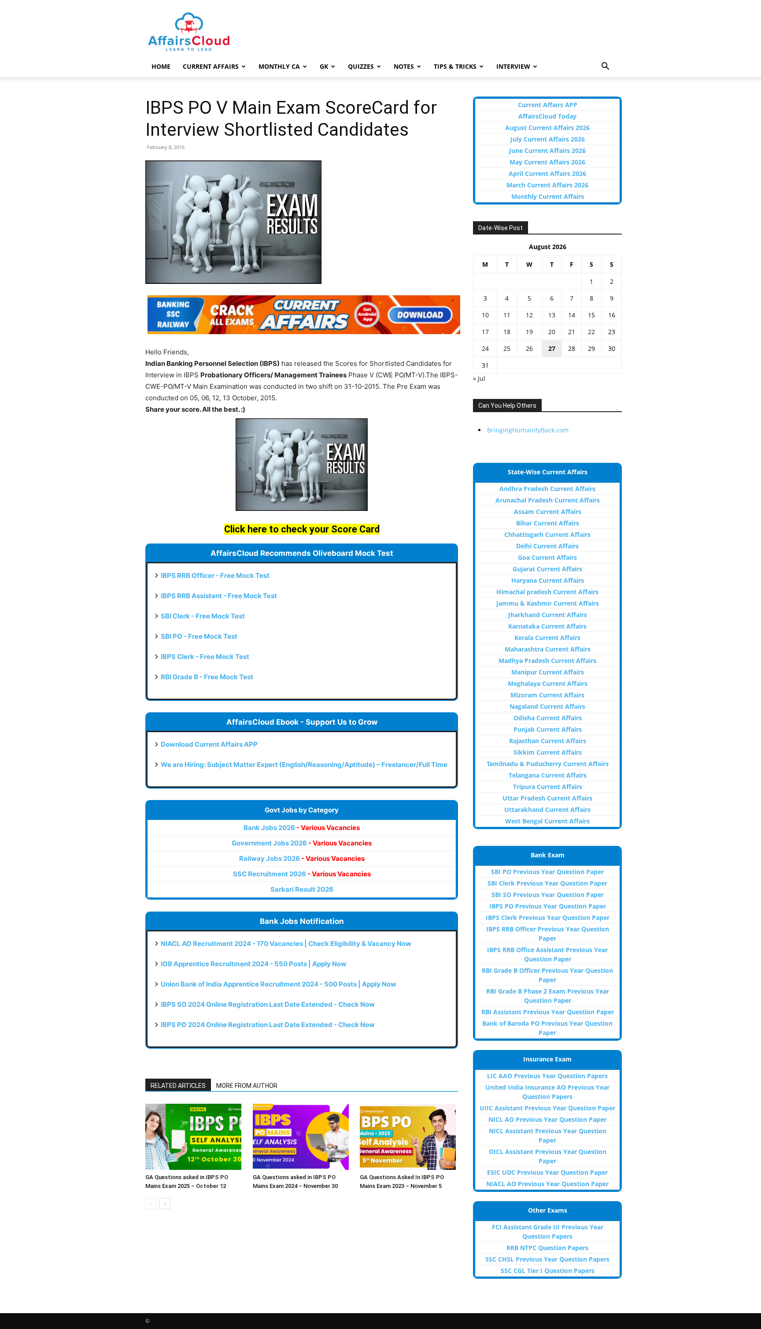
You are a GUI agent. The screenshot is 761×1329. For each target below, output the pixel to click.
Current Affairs (211, 66)
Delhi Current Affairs (547, 546)
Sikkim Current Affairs (547, 752)
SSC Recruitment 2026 (302, 874)
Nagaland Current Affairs (547, 706)
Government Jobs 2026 (302, 843)
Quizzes (361, 66)
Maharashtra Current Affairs (548, 649)
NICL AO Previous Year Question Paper (547, 1119)
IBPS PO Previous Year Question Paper (547, 906)
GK (324, 66)
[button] (605, 67)
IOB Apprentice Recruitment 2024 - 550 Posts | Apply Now (254, 964)
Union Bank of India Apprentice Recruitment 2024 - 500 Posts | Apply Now (278, 984)
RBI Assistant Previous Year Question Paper (547, 1012)
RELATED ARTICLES (178, 1085)
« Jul (479, 378)
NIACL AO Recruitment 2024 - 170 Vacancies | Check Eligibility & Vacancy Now (286, 943)
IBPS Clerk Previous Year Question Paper (548, 917)
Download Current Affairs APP (209, 744)
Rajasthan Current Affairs (547, 741)
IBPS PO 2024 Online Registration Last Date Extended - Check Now (268, 1024)
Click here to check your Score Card (302, 529)
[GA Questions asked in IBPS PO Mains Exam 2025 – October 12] (194, 1137)
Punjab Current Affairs (547, 729)
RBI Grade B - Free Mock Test (207, 677)
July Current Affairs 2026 (547, 139)
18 (506, 332)
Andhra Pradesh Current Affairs (547, 488)
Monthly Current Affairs (547, 196)
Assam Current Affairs (547, 511)
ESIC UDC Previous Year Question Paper (547, 1172)
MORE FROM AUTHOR (246, 1085)
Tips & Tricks (455, 66)
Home (160, 66)
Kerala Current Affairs (547, 637)
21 (571, 332)
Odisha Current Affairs (547, 718)
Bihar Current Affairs (547, 523)
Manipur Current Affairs (547, 672)
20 (551, 332)
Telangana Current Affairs (548, 775)
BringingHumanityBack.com (528, 430)
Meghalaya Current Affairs (547, 683)
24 (485, 348)
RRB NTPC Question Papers (547, 1247)
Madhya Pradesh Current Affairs (547, 660)
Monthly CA (279, 66)
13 (551, 315)
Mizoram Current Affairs (547, 695)
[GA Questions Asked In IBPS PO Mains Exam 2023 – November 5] (409, 1137)
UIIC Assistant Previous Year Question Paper (547, 1108)
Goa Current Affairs (547, 557)
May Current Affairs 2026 (547, 162)
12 (529, 315)
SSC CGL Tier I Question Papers (548, 1270)
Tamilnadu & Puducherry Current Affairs (548, 763)
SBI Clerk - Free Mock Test (203, 616)
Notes (404, 66)
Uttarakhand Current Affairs (547, 809)
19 (529, 332)
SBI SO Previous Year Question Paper (547, 894)
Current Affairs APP (547, 105)
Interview (513, 66)
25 (506, 348)
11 (506, 315)
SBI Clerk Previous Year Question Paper (547, 883)
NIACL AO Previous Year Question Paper (547, 1184)
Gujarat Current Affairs (547, 569)
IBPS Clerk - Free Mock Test (205, 656)
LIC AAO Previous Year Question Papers (547, 1076)
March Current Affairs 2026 (547, 185)
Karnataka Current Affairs (547, 626)
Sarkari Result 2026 (301, 889)
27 (551, 348)
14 (571, 315)
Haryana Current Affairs (547, 580)
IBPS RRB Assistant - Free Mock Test (219, 596)
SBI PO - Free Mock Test (199, 636)
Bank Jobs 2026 (302, 827)
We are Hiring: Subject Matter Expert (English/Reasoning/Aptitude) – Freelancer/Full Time (304, 764)
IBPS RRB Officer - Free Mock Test (215, 575)
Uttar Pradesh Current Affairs (547, 798)
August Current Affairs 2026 (547, 127)
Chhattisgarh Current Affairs (547, 534)
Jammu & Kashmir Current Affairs (547, 603)
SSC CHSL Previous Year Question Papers (547, 1259)
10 (485, 315)
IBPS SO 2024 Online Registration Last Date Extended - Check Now (268, 1004)
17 (485, 332)
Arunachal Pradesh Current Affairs (547, 500)
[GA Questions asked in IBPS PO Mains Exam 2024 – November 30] (302, 1137)
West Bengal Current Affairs (547, 821)
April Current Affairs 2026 (547, 173)
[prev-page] (150, 1203)
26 (529, 348)
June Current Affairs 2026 (547, 150)
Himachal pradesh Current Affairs (547, 592)
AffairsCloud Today (547, 116)
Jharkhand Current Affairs (547, 615)
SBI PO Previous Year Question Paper (547, 871)
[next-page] (164, 1203)
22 (591, 332)
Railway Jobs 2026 (302, 858)
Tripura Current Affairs (547, 786)
